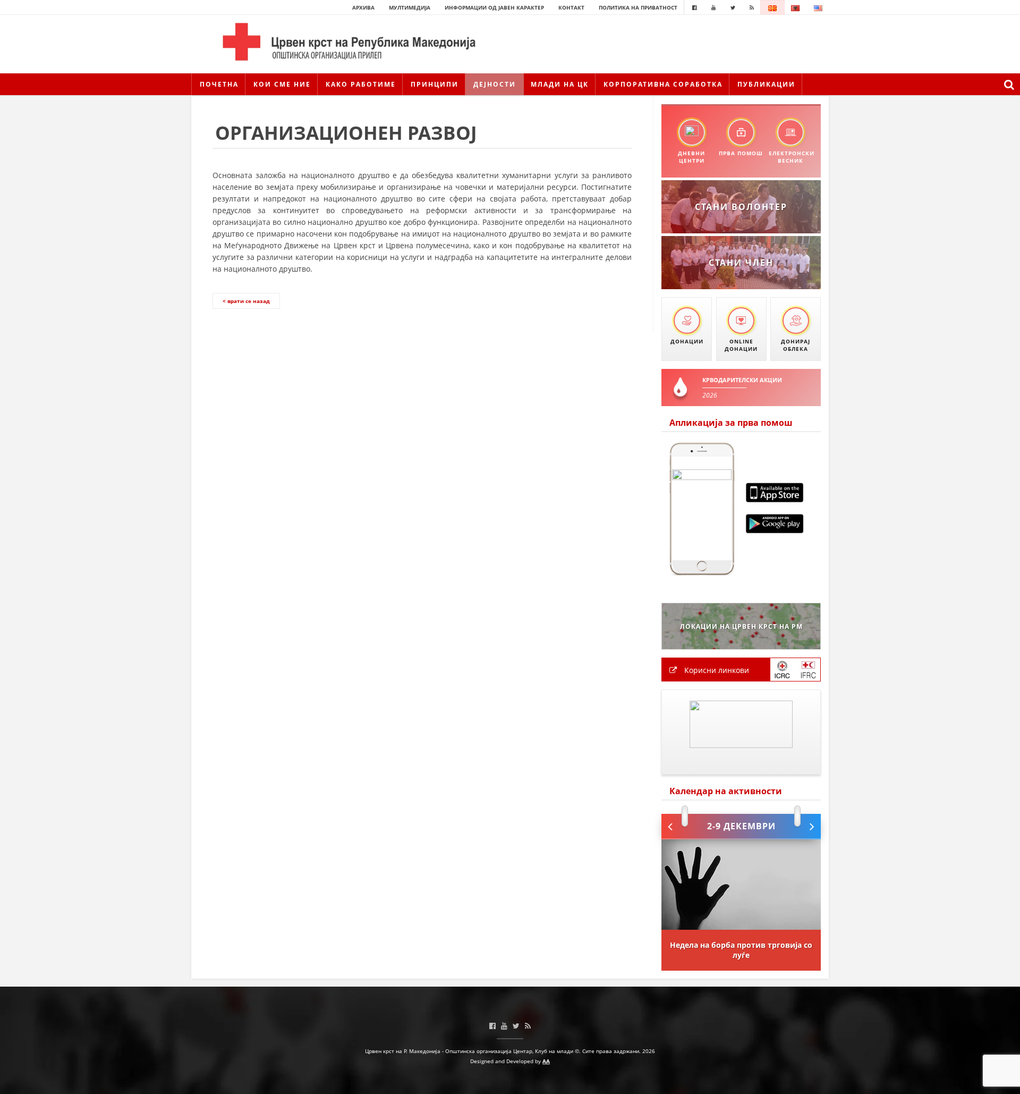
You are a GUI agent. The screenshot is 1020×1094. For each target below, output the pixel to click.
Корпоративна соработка (663, 84)
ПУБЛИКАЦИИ (766, 84)
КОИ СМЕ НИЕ (282, 84)
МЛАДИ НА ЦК (560, 84)
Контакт (571, 7)
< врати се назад (246, 301)
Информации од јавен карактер (494, 7)
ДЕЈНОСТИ (494, 84)
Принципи (434, 84)
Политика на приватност (638, 7)
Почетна (219, 84)
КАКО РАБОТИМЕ (361, 84)
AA (546, 1061)
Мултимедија (409, 7)
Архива (363, 7)
